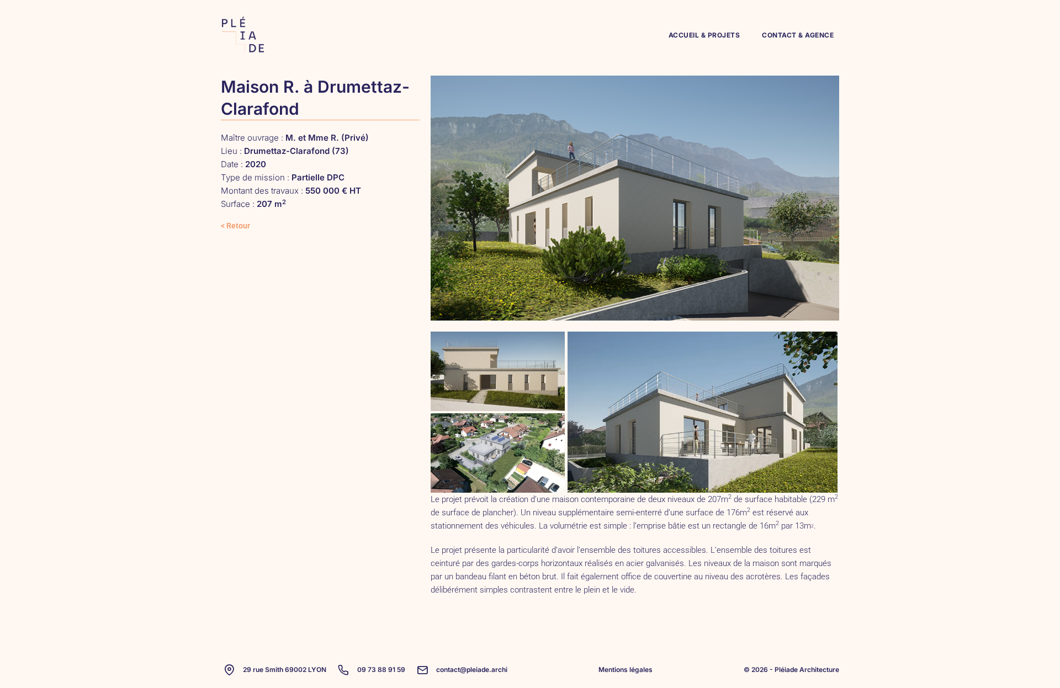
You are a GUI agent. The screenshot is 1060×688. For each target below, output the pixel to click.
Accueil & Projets (704, 35)
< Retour (235, 225)
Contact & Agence (798, 35)
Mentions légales (625, 669)
